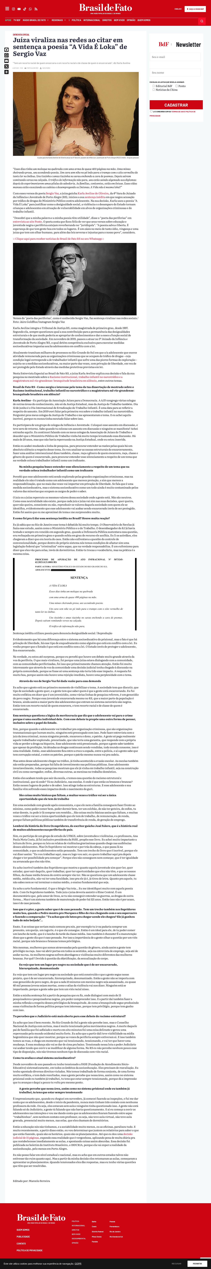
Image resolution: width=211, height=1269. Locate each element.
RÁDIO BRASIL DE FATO (34, 20)
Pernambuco (114, 1226)
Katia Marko (46, 68)
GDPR (78, 1264)
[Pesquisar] (202, 21)
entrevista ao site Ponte (27, 221)
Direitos (107, 20)
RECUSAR (176, 1264)
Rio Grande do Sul (116, 1237)
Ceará (94, 1226)
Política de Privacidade (29, 1250)
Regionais (57, 20)
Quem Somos (143, 20)
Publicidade (23, 1236)
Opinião (131, 20)
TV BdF (17, 20)
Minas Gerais (97, 1237)
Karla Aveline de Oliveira (93, 193)
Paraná (112, 1222)
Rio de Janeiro (115, 1232)
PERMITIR (197, 1264)
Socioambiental (79, 1238)
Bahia (94, 1222)
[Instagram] (13, 9)
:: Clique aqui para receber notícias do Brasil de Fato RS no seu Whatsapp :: (58, 238)
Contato (21, 1243)
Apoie (8, 20)
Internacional (91, 20)
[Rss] (36, 9)
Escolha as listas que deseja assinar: (167, 82)
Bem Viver (119, 20)
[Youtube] (19, 9)
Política (76, 20)
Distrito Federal (97, 1232)
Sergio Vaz (52, 193)
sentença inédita (95, 197)
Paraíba (95, 1242)
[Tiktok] (24, 9)
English (178, 9)
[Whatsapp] (30, 9)
